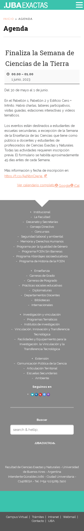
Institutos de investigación (42, 324)
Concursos (42, 231)
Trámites (38, 517)
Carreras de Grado (42, 275)
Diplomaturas (42, 290)
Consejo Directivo (42, 226)
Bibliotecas (42, 300)
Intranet (53, 517)
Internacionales (42, 305)
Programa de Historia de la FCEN (42, 261)
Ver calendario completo (36, 185)
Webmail (69, 517)
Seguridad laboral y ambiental (42, 236)
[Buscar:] (42, 430)
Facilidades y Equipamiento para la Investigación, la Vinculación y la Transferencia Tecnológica (42, 344)
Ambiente (42, 378)
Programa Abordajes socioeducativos (42, 256)
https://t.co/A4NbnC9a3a (23, 176)
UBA (51, 521)
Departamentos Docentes (42, 295)
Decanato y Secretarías (42, 222)
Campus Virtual (17, 517)
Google (64, 185)
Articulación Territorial (42, 368)
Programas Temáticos (42, 319)
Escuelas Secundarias (42, 373)
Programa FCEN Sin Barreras (42, 251)
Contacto (38, 521)
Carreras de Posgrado (42, 280)
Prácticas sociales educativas (42, 285)
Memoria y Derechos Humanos (42, 241)
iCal (77, 185)
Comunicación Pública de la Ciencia (42, 363)
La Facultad (42, 217)
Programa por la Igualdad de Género (42, 246)
